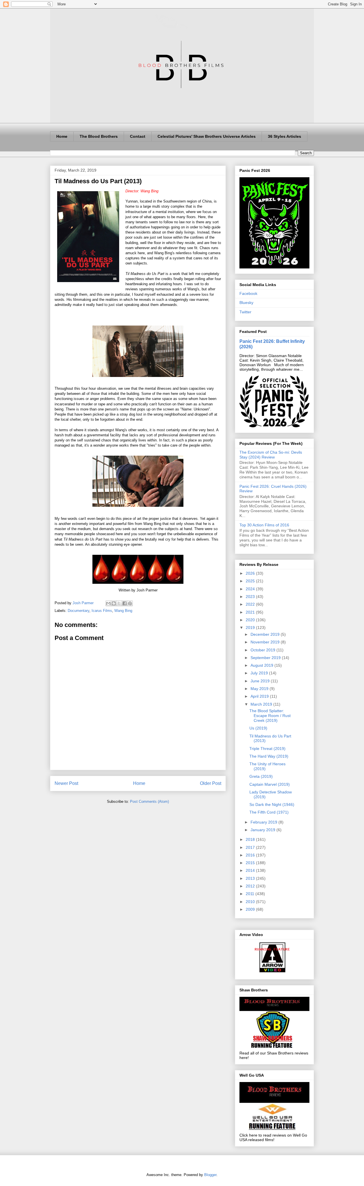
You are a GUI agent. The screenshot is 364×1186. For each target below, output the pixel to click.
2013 (251, 878)
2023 (251, 596)
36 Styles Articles (284, 136)
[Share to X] (119, 603)
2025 (251, 581)
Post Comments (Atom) (149, 801)
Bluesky (246, 302)
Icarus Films (102, 610)
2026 (251, 573)
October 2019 (263, 650)
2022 (251, 604)
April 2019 (260, 696)
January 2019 (263, 830)
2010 (251, 901)
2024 (251, 589)
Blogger (210, 1175)
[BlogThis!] (114, 603)
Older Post (210, 783)
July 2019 (260, 673)
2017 (251, 847)
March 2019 (262, 704)
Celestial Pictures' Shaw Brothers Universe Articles (207, 136)
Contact (137, 136)
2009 (251, 909)
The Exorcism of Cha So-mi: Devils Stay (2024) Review (270, 454)
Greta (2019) (261, 776)
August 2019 (262, 665)
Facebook (248, 293)
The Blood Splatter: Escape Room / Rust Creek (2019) (270, 715)
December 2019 (266, 634)
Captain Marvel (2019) (269, 784)
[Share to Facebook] (124, 603)
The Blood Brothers (99, 136)
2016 (251, 855)
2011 (250, 893)
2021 (251, 612)
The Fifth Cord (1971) (269, 812)
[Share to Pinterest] (130, 603)
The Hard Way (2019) (268, 756)
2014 (251, 870)
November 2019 (266, 642)
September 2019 (266, 657)
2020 (251, 620)
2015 (251, 862)
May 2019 (260, 688)
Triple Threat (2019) (267, 748)
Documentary (78, 610)
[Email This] (108, 603)
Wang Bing (123, 610)
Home (61, 136)
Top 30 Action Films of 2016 (264, 525)
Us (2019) (258, 728)
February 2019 (264, 822)
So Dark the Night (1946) (271, 804)
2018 (251, 839)
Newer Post (66, 783)
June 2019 (261, 681)
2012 (251, 886)
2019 (251, 627)
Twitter (245, 312)
